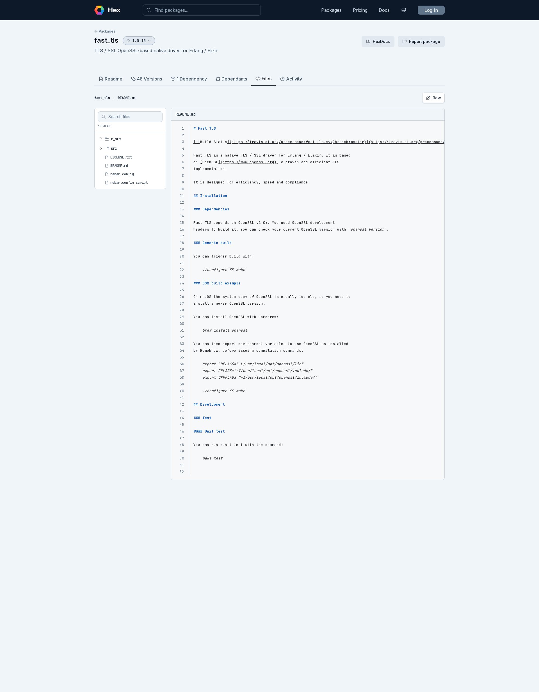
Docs (384, 10)
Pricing (360, 10)
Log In (431, 10)
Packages (331, 10)
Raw (437, 97)
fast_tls (106, 40)
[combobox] (202, 10)
